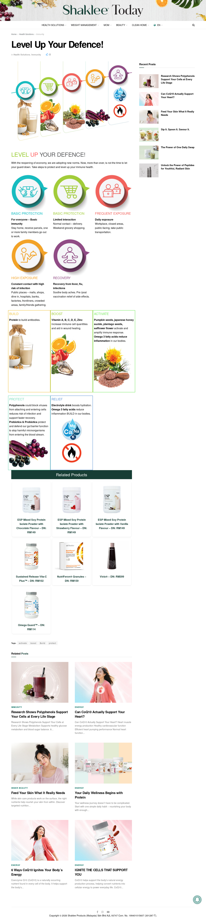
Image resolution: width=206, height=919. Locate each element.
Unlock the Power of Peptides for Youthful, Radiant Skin (177, 166)
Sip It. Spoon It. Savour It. (175, 129)
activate (23, 643)
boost (33, 643)
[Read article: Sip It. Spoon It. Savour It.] (149, 135)
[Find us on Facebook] (97, 912)
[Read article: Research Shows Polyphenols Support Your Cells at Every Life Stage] (39, 682)
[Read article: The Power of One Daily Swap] (149, 152)
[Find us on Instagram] (102, 912)
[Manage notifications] (197, 899)
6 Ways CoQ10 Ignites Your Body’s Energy (36, 872)
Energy (79, 707)
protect (52, 643)
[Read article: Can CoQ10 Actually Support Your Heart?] (103, 682)
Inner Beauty (19, 788)
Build (42, 643)
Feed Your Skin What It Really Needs (38, 792)
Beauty (120, 25)
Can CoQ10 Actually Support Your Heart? (100, 714)
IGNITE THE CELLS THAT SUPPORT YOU (101, 872)
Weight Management (84, 25)
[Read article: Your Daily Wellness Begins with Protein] (103, 763)
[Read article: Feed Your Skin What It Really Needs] (39, 763)
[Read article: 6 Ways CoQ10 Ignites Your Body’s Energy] (39, 840)
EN (158, 25)
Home (14, 34)
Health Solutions (53, 25)
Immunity (40, 34)
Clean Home (139, 25)
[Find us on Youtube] (108, 912)
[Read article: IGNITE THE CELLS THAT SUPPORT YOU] (103, 840)
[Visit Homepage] (103, 11)
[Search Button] (193, 25)
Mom (106, 25)
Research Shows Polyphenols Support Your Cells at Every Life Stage (39, 714)
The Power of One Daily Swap (177, 147)
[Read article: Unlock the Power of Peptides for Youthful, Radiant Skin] (149, 170)
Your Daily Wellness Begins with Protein (99, 794)
